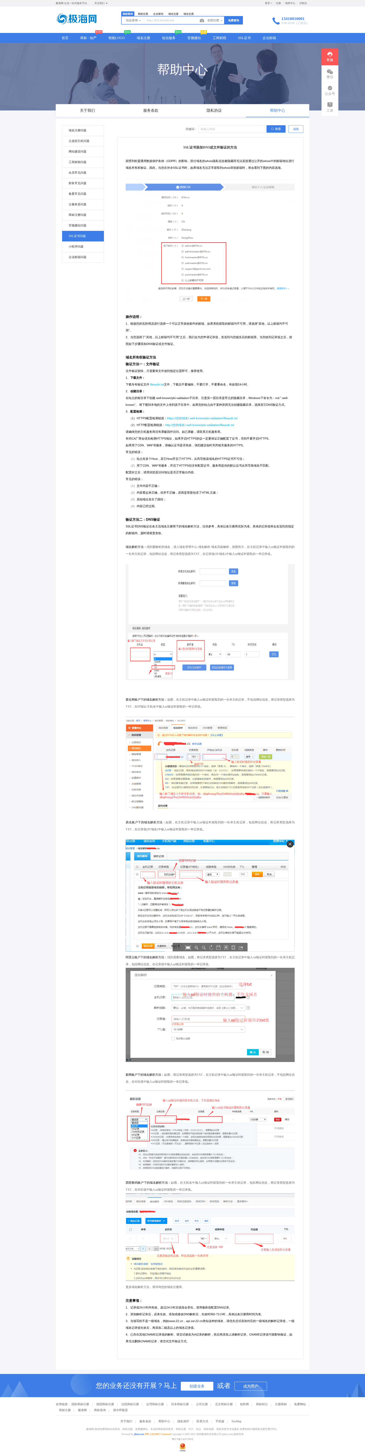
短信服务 (169, 38)
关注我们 (99, 3)
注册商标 (281, 1404)
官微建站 (194, 38)
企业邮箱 (269, 38)
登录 (267, 3)
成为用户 (250, 1386)
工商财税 (219, 38)
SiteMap (236, 1421)
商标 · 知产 (88, 38)
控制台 (303, 3)
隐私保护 (183, 1421)
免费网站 (300, 1404)
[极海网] (76, 24)
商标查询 (100, 1410)
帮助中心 (164, 1421)
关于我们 (126, 1421)
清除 (296, 129)
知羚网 (244, 1404)
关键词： (191, 129)
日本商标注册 (180, 1404)
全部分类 (213, 20)
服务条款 (145, 1421)
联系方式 (202, 1421)
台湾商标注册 (155, 1404)
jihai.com (139, 1434)
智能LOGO (116, 38)
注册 (278, 3)
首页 (65, 38)
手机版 (219, 1421)
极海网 (82, 1410)
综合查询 (132, 20)
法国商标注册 (130, 1404)
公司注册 (202, 1404)
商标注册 (65, 1410)
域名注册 (143, 38)
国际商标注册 (80, 1404)
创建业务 (197, 1386)
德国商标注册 (105, 1404)
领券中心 (290, 3)
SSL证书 (244, 38)
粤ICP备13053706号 (182, 1439)
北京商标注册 (224, 1404)
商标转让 (262, 1404)
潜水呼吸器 (120, 1410)
